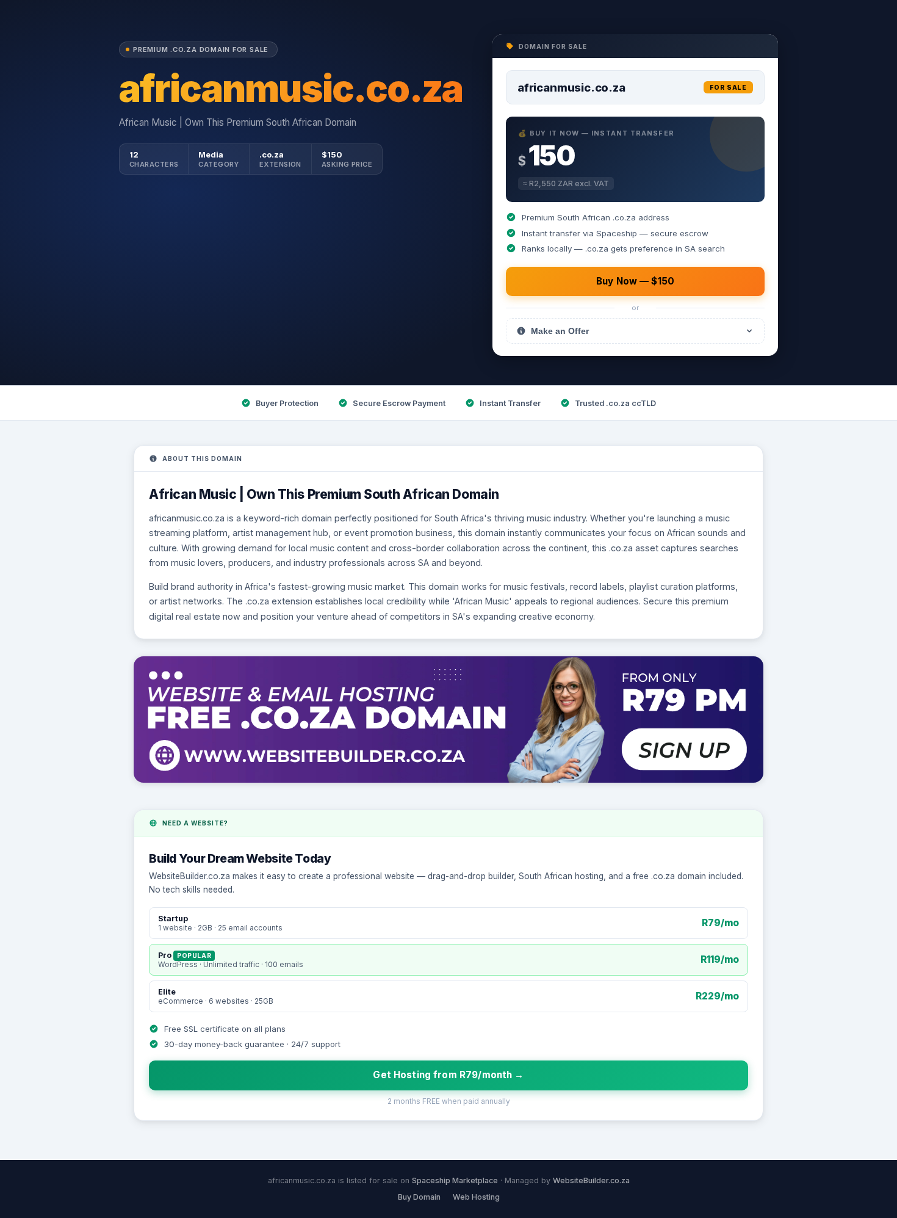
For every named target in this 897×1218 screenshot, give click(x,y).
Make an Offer (560, 331)
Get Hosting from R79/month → (448, 1075)
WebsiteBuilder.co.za (591, 1180)
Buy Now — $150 (635, 281)
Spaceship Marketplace (455, 1180)
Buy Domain (419, 1197)
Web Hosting (476, 1197)
